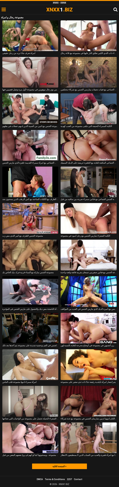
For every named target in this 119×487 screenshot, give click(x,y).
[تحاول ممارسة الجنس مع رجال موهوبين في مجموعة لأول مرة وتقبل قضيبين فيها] (30, 72)
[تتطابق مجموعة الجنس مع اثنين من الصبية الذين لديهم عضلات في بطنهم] (30, 108)
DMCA (40, 479)
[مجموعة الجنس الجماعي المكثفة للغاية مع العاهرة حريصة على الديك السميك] (89, 145)
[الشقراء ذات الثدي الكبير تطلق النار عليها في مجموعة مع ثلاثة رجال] (89, 35)
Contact (78, 479)
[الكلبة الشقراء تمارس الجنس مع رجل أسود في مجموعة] (89, 218)
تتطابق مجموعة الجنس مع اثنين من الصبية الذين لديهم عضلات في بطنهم (30, 126)
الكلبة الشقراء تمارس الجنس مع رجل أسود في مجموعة (85, 236)
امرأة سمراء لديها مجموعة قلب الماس (19, 382)
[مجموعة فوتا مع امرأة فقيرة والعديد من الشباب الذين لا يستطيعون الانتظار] (89, 437)
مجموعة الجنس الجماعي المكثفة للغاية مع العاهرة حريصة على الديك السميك (89, 163)
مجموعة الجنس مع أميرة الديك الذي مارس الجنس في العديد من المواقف (89, 309)
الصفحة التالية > (59, 466)
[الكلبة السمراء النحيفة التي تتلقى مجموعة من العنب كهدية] (89, 108)
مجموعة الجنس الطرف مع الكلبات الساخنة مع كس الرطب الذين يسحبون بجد (30, 199)
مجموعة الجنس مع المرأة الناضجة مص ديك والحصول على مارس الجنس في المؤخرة (30, 309)
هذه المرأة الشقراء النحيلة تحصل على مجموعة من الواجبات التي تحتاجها (30, 418)
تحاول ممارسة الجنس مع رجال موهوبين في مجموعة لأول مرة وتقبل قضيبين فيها (30, 89)
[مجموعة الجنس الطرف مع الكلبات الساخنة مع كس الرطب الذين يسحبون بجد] (30, 182)
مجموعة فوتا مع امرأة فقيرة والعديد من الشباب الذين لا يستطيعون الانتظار (89, 455)
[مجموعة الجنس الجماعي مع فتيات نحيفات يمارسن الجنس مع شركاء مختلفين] (89, 72)
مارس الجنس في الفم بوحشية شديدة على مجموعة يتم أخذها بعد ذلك (30, 345)
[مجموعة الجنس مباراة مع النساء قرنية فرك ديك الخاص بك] (30, 255)
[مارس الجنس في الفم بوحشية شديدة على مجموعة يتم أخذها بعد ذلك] (30, 328)
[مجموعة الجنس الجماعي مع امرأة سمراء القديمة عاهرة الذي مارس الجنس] (30, 145)
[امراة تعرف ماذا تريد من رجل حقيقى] (30, 35)
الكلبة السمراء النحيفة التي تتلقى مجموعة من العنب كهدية (86, 126)
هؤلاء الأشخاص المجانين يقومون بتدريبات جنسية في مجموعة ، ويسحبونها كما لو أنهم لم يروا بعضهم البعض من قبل (30, 455)
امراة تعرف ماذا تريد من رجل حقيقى (18, 53)
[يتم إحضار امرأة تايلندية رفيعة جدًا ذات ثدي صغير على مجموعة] (89, 364)
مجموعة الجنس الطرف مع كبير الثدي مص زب (22, 236)
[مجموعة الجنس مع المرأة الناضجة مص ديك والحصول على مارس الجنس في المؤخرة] (30, 291)
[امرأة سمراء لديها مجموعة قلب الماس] (30, 364)
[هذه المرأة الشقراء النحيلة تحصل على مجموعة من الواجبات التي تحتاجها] (30, 401)
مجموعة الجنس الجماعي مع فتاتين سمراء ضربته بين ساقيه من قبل (89, 199)
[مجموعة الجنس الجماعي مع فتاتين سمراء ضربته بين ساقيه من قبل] (89, 182)
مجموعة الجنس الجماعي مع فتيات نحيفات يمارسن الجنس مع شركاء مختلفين (89, 89)
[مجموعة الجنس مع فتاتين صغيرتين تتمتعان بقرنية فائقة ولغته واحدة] (89, 255)
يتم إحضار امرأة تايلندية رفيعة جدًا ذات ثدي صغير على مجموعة (88, 382)
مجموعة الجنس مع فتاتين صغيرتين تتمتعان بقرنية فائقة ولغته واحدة (89, 272)
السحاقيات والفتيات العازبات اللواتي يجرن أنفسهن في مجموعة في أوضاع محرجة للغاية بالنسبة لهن (89, 345)
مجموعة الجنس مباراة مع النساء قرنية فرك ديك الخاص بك (28, 272)
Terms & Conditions (55, 479)
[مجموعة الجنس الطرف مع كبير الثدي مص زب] (30, 218)
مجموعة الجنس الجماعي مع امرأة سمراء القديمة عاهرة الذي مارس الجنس (30, 163)
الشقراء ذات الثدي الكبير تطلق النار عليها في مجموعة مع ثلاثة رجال (89, 53)
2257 (69, 479)
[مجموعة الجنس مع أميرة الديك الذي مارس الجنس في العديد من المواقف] (89, 291)
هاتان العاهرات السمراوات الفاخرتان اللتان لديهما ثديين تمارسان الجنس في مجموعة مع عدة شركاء (89, 418)
